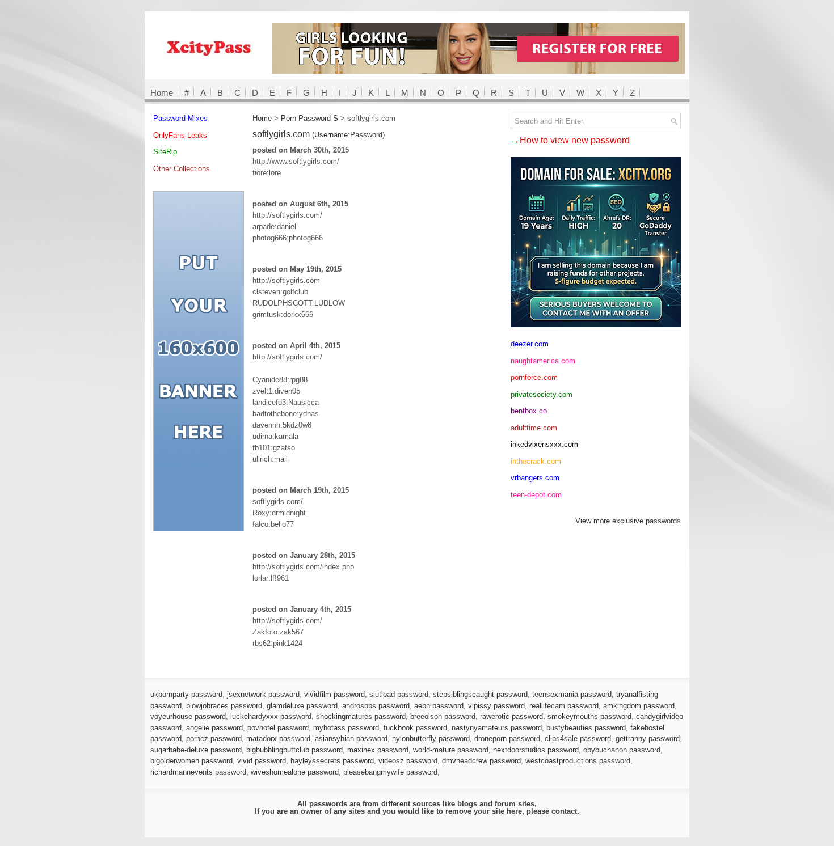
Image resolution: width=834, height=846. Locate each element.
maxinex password (377, 750)
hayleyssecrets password (332, 760)
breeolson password (442, 716)
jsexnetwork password (263, 694)
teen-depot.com (536, 494)
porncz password (214, 738)
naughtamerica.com (543, 361)
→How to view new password (570, 140)
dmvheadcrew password (481, 760)
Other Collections (181, 168)
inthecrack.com (536, 461)
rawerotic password (511, 716)
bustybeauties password (586, 728)
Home (161, 93)
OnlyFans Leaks (180, 135)
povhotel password (278, 728)
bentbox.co (529, 411)
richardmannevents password (198, 772)
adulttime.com (534, 428)
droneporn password (507, 738)
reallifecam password (564, 705)
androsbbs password (376, 705)
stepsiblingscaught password (480, 694)
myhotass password (346, 728)
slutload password (398, 694)
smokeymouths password (589, 716)
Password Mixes (180, 118)
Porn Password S (309, 118)
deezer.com (530, 344)
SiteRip (165, 151)
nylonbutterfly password (431, 738)
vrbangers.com (535, 477)
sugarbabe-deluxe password (196, 750)
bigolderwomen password (191, 760)
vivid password (261, 760)
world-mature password (450, 750)
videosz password (407, 760)
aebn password (439, 705)
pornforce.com (534, 377)
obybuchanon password (621, 750)
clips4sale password (578, 738)
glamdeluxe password (302, 705)
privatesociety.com (541, 394)
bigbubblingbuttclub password (294, 750)
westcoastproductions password (577, 760)
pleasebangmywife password (390, 772)
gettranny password (648, 738)
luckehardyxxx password (270, 716)
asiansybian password (351, 738)
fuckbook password (415, 728)
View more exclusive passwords (628, 521)
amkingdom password (639, 705)
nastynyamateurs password (497, 728)
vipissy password (496, 705)
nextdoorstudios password (536, 750)
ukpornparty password (186, 694)
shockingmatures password (361, 716)
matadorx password (278, 738)
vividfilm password (334, 694)
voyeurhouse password (188, 716)
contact (564, 811)
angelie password (214, 728)
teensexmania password (572, 694)
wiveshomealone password (295, 772)
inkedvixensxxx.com (544, 444)
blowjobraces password (224, 705)
